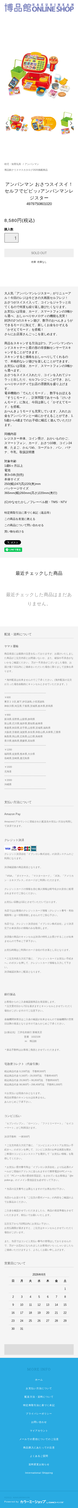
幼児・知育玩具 (12, 164)
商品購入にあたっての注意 (39, 1447)
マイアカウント (39, 1430)
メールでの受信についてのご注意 (39, 1439)
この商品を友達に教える (19, 519)
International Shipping (39, 1472)
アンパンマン (32, 164)
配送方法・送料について (38, 1396)
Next (71, 123)
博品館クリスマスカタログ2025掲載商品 (26, 170)
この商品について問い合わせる (24, 525)
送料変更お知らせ (39, 1464)
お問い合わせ (39, 1422)
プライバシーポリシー (39, 1413)
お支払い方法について (39, 1388)
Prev (7, 123)
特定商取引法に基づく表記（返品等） (28, 512)
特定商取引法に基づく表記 (39, 1405)
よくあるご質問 (39, 1456)
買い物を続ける (14, 531)
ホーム (39, 1379)
